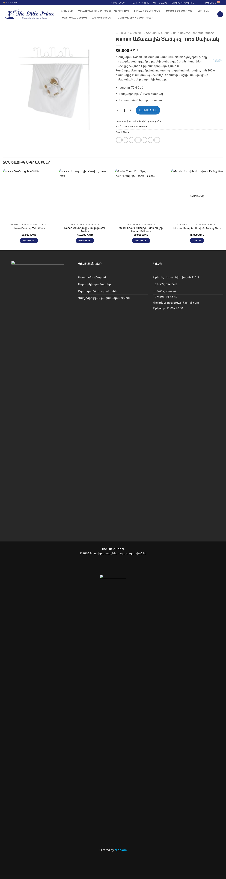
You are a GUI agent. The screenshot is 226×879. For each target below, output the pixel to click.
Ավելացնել (148, 110)
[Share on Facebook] (119, 140)
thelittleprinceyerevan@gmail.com (176, 303)
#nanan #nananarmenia (134, 126)
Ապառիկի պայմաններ (94, 284)
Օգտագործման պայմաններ (98, 291)
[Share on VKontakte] (144, 140)
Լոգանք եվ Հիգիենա (147, 10)
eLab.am (121, 850)
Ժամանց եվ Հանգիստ (178, 10)
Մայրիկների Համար (131, 17)
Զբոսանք (67, 10)
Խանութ (121, 33)
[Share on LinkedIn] (151, 140)
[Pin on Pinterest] (138, 140)
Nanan (126, 132)
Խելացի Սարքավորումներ (95, 10)
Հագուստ (203, 10)
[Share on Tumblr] (157, 140)
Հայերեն (210, 2)
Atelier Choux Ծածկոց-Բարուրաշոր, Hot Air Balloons (141, 229)
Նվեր (149, 17)
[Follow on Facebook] (107, 565)
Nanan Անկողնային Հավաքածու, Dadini (85, 229)
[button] (220, 14)
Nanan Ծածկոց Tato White (29, 228)
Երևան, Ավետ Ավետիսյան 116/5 (176, 277)
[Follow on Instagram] (119, 565)
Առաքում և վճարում (92, 277)
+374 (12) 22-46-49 (165, 291)
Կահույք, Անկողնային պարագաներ (153, 33)
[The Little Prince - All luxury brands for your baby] (29, 14)
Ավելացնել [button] (28, 240)
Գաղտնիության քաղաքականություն (104, 298)
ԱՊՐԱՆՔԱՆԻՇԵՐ (102, 17)
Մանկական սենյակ (74, 17)
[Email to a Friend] (132, 140)
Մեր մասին (160, 2)
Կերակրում (121, 10)
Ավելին (197, 240)
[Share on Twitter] (125, 140)
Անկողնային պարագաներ (197, 33)
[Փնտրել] (199, 2)
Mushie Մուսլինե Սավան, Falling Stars (197, 228)
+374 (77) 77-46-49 (165, 284)
